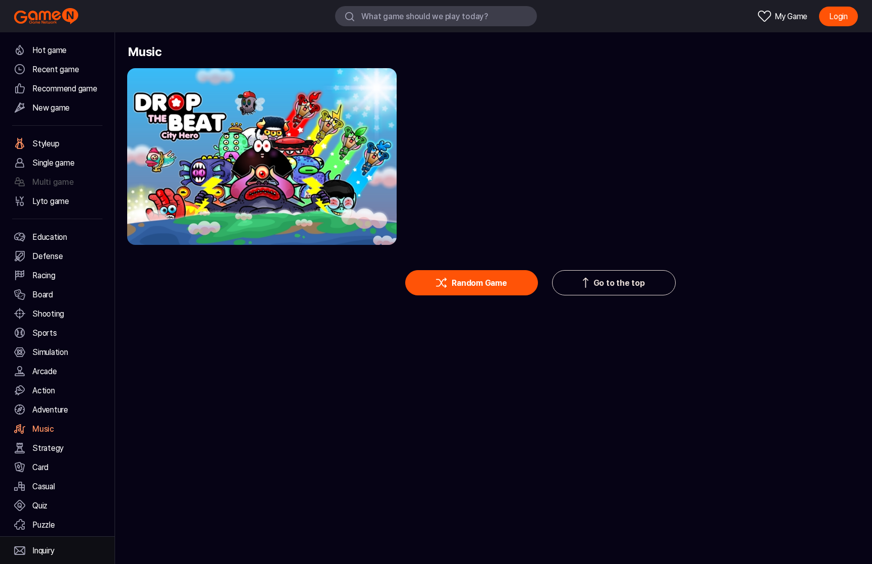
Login (838, 16)
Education (49, 237)
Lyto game (50, 201)
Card (40, 467)
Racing (44, 275)
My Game (791, 16)
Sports (44, 333)
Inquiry (43, 550)
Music (43, 429)
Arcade (44, 371)
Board (42, 294)
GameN (46, 16)
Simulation (50, 352)
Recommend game (64, 88)
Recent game (55, 69)
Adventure (50, 410)
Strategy (48, 448)
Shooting (48, 314)
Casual (43, 486)
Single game (53, 163)
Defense (47, 256)
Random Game (479, 283)
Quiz (39, 505)
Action (43, 390)
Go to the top (619, 283)
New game (51, 108)
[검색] (349, 16)
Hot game (49, 50)
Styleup (45, 143)
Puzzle (43, 525)
